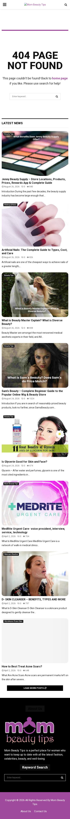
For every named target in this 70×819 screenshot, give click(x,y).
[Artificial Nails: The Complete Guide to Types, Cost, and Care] (35, 224)
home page (60, 78)
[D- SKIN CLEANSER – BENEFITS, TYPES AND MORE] (35, 573)
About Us (26, 811)
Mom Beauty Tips (11, 484)
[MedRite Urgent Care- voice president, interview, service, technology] (35, 503)
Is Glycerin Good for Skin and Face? (24, 461)
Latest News (12, 123)
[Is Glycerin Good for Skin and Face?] (35, 436)
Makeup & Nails (10, 205)
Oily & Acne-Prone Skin (13, 621)
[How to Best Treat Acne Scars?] (35, 640)
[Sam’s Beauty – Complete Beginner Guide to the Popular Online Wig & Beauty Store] (35, 365)
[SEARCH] (62, 777)
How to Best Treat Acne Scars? (22, 666)
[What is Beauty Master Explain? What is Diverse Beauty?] (35, 294)
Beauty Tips (9, 134)
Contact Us (40, 811)
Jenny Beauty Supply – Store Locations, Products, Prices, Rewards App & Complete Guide (34, 181)
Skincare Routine (11, 554)
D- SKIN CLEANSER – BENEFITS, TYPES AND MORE (34, 599)
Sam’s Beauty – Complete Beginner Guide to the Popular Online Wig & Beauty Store (32, 392)
